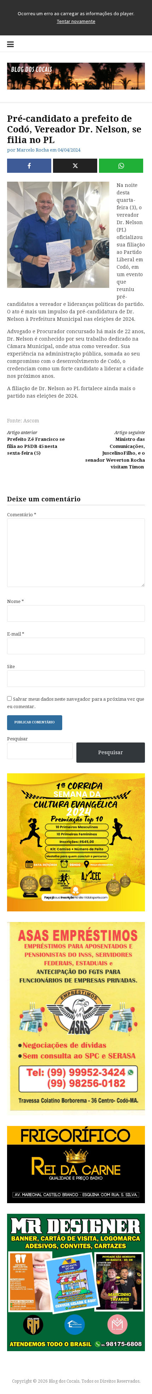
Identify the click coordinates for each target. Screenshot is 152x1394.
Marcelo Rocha (33, 150)
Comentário (21, 514)
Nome (15, 601)
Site (11, 666)
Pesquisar (17, 738)
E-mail (15, 634)
